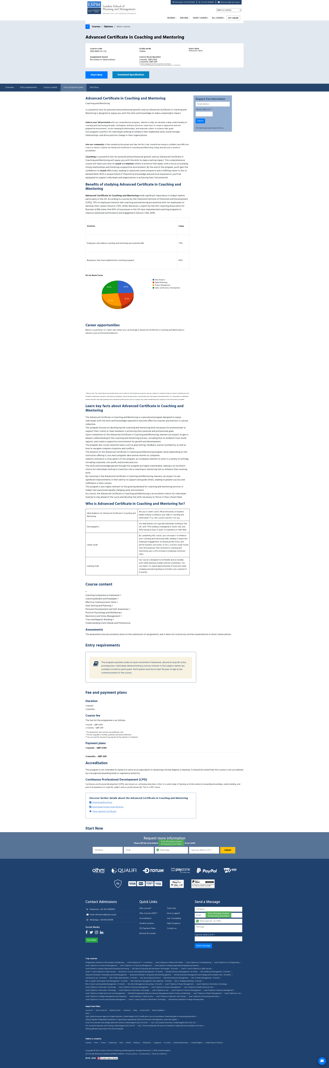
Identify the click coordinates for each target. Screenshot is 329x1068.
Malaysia (137, 1042)
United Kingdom (196, 1042)
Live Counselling (174, 918)
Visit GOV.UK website (115, 1029)
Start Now (96, 75)
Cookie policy (144, 1053)
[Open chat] (322, 1061)
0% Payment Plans (147, 928)
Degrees (171, 18)
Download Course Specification (108, 807)
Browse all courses (147, 933)
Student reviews (146, 923)
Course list (89, 1010)
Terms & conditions (159, 1053)
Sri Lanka (167, 1042)
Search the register (170, 1019)
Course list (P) (144, 1010)
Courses (96, 27)
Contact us (171, 928)
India (121, 1042)
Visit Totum (199, 1025)
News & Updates (158, 1010)
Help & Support (173, 923)
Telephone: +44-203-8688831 (102, 909)
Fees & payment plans (73, 87)
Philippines (147, 1042)
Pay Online (233, 18)
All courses (218, 18)
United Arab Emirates (180, 1042)
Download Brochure (102, 802)
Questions (127, 1010)
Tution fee (171, 908)
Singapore (157, 1042)
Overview (9, 87)
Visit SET (132, 1025)
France (103, 1042)
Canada (88, 1042)
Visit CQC (192, 1022)
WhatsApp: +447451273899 (101, 920)
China (96, 1042)
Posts (87, 1013)
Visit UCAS (144, 1022)
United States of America (214, 1042)
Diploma (184, 18)
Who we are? (145, 908)
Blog (135, 1010)
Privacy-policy (131, 1053)
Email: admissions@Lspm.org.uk (103, 914)
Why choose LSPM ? (148, 913)
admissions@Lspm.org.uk (230, 2)
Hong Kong (112, 1042)
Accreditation (145, 918)
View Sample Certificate (104, 811)
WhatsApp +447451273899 (185, 2)
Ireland (128, 1042)
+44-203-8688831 (207, 2)
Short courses (200, 18)
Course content (50, 87)
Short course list (101, 1010)
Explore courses (115, 1010)
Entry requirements (28, 87)
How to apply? (173, 913)
